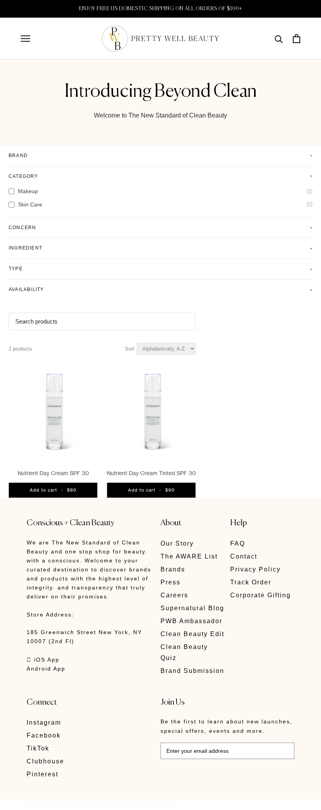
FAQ (237, 543)
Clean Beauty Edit (192, 634)
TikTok (38, 748)
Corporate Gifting (260, 595)
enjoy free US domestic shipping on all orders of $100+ (160, 8)
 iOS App (43, 659)
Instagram (44, 722)
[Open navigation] (25, 38)
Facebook (44, 735)
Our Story (177, 543)
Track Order (250, 582)
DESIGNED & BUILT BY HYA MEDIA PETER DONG (100, 804)
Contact (243, 556)
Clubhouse (45, 761)
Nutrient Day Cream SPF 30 (53, 473)
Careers (174, 595)
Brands (172, 569)
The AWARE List (189, 556)
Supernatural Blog (192, 608)
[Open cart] (296, 38)
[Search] (279, 38)
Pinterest (42, 774)
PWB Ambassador (191, 621)
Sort (129, 349)
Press (170, 582)
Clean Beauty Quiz (184, 652)
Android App (46, 668)
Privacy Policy (255, 569)
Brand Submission (192, 670)
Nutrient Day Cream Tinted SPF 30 (151, 473)
